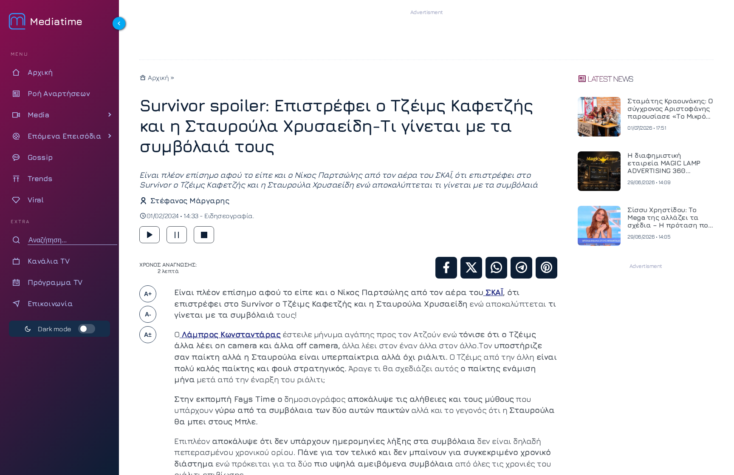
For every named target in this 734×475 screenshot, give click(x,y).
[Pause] (177, 234)
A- (148, 314)
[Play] (149, 234)
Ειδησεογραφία (228, 215)
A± (148, 334)
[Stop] (204, 234)
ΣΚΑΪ (493, 292)
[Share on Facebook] (446, 268)
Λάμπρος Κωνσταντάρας (230, 334)
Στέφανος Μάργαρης (189, 200)
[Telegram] (521, 268)
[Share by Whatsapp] (496, 268)
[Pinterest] (546, 268)
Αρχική (158, 77)
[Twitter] (471, 268)
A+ (148, 293)
